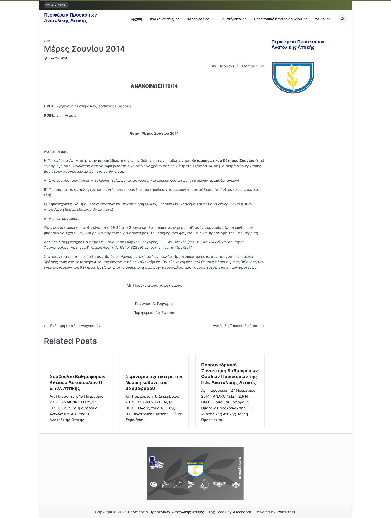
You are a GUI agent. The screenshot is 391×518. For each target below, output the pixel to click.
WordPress (286, 512)
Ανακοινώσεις (162, 19)
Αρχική (136, 19)
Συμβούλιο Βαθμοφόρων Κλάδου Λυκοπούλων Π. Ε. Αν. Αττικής (77, 382)
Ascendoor (242, 512)
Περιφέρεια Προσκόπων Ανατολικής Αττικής (166, 512)
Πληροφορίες (198, 19)
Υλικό (320, 19)
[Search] (342, 19)
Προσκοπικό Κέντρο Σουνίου (278, 19)
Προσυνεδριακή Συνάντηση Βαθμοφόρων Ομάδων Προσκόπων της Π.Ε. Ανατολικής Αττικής (229, 373)
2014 (47, 41)
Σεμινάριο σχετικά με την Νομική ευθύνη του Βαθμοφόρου (153, 382)
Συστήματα (231, 19)
